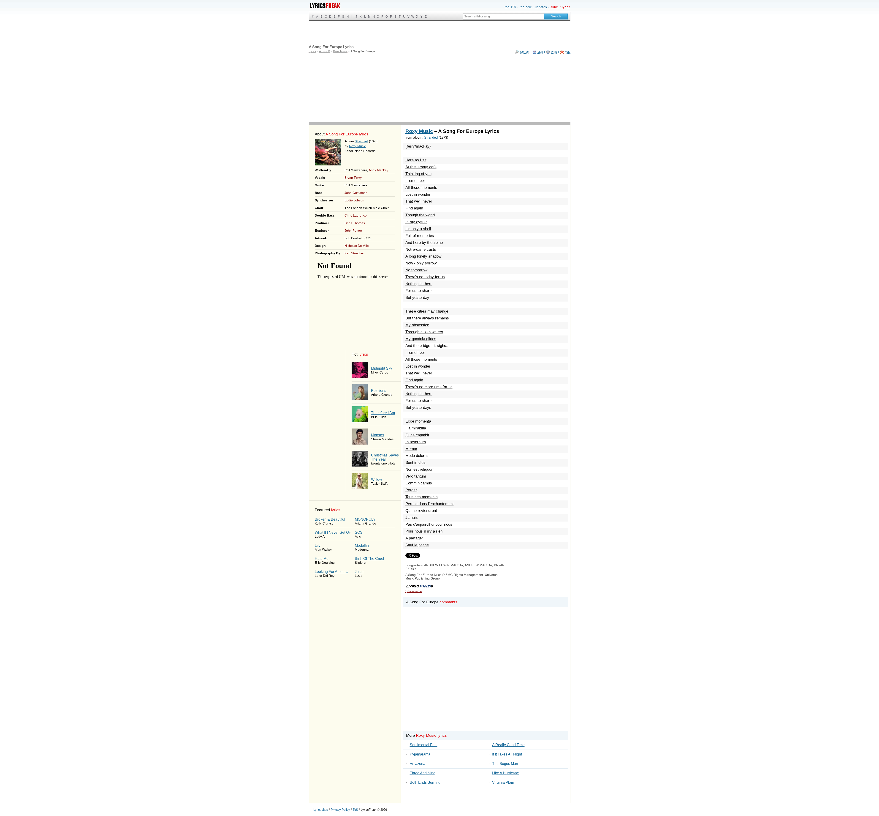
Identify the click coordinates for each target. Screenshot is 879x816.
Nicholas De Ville (357, 245)
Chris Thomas (355, 223)
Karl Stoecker (354, 253)
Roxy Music (357, 146)
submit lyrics (560, 7)
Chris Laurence (356, 215)
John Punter (353, 230)
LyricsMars (320, 809)
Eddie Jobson (354, 200)
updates (541, 7)
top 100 (510, 7)
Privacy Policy (340, 809)
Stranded (361, 141)
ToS (355, 809)
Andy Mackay (378, 170)
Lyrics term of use (413, 591)
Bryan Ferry (353, 177)
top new (526, 7)
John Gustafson (356, 193)
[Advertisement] (439, 88)
